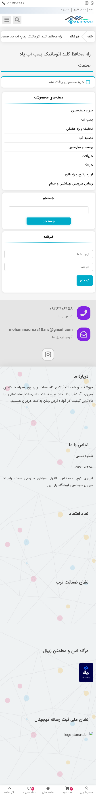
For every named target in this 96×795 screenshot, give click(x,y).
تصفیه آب (86, 138)
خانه (91, 10)
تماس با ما (65, 10)
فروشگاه (74, 36)
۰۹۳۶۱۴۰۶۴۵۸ (15, 3)
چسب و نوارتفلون (81, 147)
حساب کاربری (79, 10)
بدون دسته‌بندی (82, 110)
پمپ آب (87, 119)
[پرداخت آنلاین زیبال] (86, 681)
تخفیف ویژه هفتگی (79, 128)
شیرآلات (87, 156)
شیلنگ (88, 165)
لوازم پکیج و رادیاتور (79, 174)
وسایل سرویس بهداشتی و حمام (71, 183)
